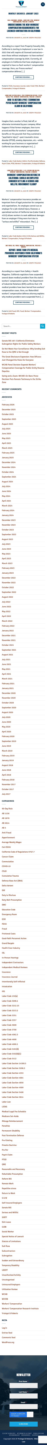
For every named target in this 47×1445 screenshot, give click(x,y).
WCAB (4, 1294)
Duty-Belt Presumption (12, 900)
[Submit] (42, 326)
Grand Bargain (8, 943)
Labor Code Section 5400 (12, 1092)
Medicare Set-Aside (10, 1116)
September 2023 (9, 534)
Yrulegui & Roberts (28, 22)
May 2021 (6, 669)
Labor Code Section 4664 (12, 1078)
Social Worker (8, 1231)
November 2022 (9, 582)
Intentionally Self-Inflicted (13, 981)
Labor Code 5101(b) (10, 1049)
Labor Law (6, 1102)
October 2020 (8, 703)
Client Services (8, 1433)
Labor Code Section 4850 (12, 1082)
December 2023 (9, 520)
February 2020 (8, 736)
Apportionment (8, 837)
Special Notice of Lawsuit (13, 1236)
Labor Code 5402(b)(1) (11, 1054)
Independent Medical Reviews (14, 967)
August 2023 (7, 539)
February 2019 (8, 755)
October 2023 (8, 530)
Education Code (8, 909)
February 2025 (8, 453)
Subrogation (7, 1255)
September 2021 (9, 650)
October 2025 (8, 414)
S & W (24, 170)
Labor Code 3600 (9, 1025)
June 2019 (6, 746)
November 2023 (9, 525)
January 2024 (8, 515)
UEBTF (5, 1270)
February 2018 (8, 779)
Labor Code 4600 (9, 1039)
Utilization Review (10, 1289)
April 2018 (6, 775)
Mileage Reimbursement (12, 1121)
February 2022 (8, 626)
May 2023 (6, 554)
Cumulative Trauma (10, 876)
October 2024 (8, 472)
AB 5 (4, 828)
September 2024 (9, 477)
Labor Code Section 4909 (12, 1087)
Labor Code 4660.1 (10, 1044)
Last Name (23, 1392)
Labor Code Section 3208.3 (13, 95)
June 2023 (6, 549)
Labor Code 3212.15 (10, 1005)
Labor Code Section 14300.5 (14, 1063)
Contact (35, 1435)
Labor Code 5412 (9, 1058)
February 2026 (8, 404)
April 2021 (6, 674)
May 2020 (6, 727)
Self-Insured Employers (12, 1203)
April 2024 (6, 501)
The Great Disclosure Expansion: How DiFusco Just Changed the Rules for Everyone (21, 358)
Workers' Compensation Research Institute (20, 1308)
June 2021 (6, 664)
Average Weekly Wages (11, 842)
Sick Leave (6, 1222)
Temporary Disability (10, 1265)
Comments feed (8, 1337)
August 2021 (7, 654)
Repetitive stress (9, 1188)
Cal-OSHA (6, 847)
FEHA (4, 924)
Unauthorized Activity (11, 1275)
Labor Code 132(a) (10, 996)
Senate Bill (6, 1207)
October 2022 (8, 587)
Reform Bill (7, 1179)
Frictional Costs (8, 933)
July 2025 (6, 428)
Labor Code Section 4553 (14, 170)
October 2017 (8, 789)
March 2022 (7, 621)
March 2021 (7, 678)
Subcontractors (8, 1251)
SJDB (4, 1227)
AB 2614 (5, 823)
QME (4, 1164)
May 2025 (6, 438)
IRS (3, 991)
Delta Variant (7, 885)
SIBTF (4, 1217)
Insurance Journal (16, 20)
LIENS (4, 1106)
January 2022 (8, 630)
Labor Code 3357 (9, 1020)
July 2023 (6, 544)
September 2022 (9, 592)
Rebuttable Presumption (12, 1174)
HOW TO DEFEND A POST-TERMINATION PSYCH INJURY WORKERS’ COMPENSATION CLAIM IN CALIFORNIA (23, 103)
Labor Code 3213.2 (10, 1010)
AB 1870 (5, 818)
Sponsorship (14, 1435)
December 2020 (9, 693)
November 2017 (9, 784)
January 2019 (8, 760)
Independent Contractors (12, 962)
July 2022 (6, 602)
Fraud (17, 246)
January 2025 (8, 457)
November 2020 (9, 698)
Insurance (6, 972)
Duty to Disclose (9, 895)
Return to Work (8, 1193)
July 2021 (6, 659)
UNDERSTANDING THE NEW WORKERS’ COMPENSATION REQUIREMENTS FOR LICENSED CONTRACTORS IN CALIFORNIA (23, 28)
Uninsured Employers (11, 1284)
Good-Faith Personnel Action (14, 938)
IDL (3, 953)
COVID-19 (6, 866)
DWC (4, 905)
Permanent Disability (11, 1130)
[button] (43, 4)
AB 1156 (5, 813)
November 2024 (9, 467)
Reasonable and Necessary (13, 1169)
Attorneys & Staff (24, 1433)
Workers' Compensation (21, 97)
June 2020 (6, 722)
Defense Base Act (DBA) (12, 881)
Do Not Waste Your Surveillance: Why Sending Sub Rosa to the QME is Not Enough (23, 350)
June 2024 (6, 491)
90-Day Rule (7, 808)
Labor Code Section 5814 (12, 1097)
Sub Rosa (6, 1246)
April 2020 (6, 731)
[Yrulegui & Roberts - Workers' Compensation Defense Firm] (21, 4)
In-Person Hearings (10, 957)
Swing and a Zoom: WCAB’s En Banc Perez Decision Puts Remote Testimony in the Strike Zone (21, 379)
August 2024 (7, 481)
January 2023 (8, 573)
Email (23, 1402)
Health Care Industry (11, 948)
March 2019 (7, 751)
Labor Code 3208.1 (10, 1001)
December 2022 (9, 578)
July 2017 (6, 794)
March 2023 (7, 563)
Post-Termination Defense (29, 95)
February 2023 (8, 568)
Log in (4, 1328)
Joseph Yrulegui (35, 37)
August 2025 (7, 424)
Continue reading (23, 77)
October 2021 (8, 645)
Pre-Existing (7, 1140)
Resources (25, 1435)
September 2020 (9, 707)
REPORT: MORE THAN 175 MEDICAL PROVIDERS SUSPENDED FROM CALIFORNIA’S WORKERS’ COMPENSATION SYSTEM (23, 253)
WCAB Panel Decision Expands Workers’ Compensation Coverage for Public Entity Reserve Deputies (23, 367)
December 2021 (9, 635)
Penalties (6, 1126)
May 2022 (6, 611)
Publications (38, 1433)
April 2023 (6, 558)
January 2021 (8, 688)
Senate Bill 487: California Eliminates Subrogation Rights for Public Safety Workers (21, 342)
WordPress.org (8, 1342)
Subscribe (23, 1424)
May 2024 (6, 496)
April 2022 (6, 616)
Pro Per (5, 1150)
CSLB (9, 20)
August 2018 (7, 765)
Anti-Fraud (9, 246)
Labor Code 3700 (28, 20)
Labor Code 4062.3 (10, 1034)
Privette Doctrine (9, 1145)
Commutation (8, 861)
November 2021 (9, 640)
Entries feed (7, 1333)
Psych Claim (6, 164)
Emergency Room (9, 914)
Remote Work (7, 1183)
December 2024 (9, 462)
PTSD (11, 97)
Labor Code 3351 (9, 1015)
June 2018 (6, 770)
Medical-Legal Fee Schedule (14, 1111)
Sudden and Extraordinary (13, 1260)
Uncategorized (8, 1279)
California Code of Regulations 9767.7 (18, 852)
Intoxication (7, 986)
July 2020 (6, 717)
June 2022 (6, 606)
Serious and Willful (33, 170)
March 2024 (7, 505)
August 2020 (7, 712)
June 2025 (6, 433)
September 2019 (9, 741)
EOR (4, 919)
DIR (14, 246)
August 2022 (7, 597)
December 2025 (9, 409)
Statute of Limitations (11, 1241)
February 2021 (8, 683)
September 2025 (9, 419)
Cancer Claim (8, 856)
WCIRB (5, 1299)
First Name (23, 1381)
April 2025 (6, 443)
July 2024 (6, 486)
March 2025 (7, 448)
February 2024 (8, 510)
